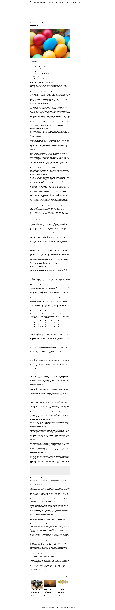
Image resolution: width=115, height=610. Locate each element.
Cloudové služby (36, 2)
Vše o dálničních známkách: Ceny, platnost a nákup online (63, 591)
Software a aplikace (81, 2)
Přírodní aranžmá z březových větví (39, 71)
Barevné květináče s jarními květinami (40, 64)
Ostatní (60, 2)
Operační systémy (55, 2)
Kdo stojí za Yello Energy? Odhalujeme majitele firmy (49, 591)
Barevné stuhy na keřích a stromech (39, 78)
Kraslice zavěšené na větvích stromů (39, 69)
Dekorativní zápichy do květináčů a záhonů (40, 75)
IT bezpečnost (48, 2)
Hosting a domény (43, 2)
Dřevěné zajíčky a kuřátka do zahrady (39, 66)
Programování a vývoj (65, 2)
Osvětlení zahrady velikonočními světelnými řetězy (42, 73)
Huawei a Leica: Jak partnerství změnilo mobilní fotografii (36, 591)
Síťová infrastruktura (73, 2)
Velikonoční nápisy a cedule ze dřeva (39, 76)
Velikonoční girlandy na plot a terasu (39, 68)
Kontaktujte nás (40, 572)
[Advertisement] (57, 11)
